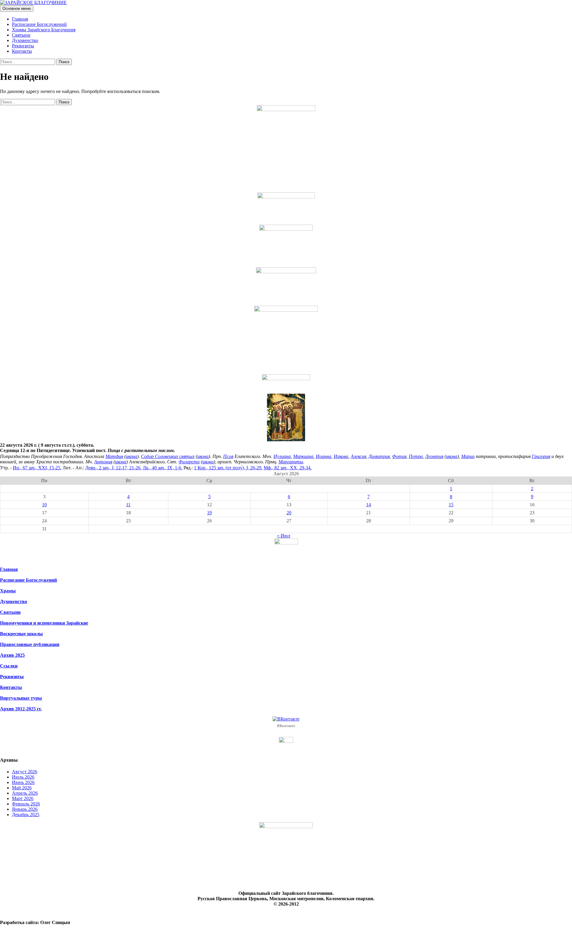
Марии (468, 456)
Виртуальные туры (21, 698)
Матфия (114, 456)
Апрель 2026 (25, 793)
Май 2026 (22, 787)
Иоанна (323, 456)
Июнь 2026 (23, 782)
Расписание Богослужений (39, 24)
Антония (103, 461)
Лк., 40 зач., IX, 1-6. (162, 467)
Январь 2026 (25, 809)
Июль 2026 (23, 777)
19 (209, 512)
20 (289, 512)
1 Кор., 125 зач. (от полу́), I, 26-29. (228, 467)
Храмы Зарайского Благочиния (43, 29)
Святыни (21, 35)
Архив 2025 (12, 655)
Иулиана (282, 456)
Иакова (341, 456)
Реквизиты (23, 45)
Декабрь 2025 (25, 814)
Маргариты (291, 461)
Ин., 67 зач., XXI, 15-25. (37, 467)
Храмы (8, 590)
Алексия (358, 456)
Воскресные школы (21, 633)
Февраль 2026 (26, 803)
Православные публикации (29, 644)
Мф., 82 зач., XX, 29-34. (288, 467)
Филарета (189, 461)
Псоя (228, 456)
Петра (416, 456)
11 (128, 504)
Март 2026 (22, 798)
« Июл (283, 535)
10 (44, 504)
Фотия (399, 456)
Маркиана (303, 456)
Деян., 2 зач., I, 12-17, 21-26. (113, 467)
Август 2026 (24, 771)
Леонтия (434, 456)
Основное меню (16, 8)
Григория (541, 456)
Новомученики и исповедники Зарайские (44, 622)
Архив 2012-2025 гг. (21, 708)
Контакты (22, 51)
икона (131, 456)
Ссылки (9, 665)
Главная (20, 18)
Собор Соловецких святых (168, 456)
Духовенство (25, 40)
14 (368, 504)
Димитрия (379, 456)
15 (451, 504)
